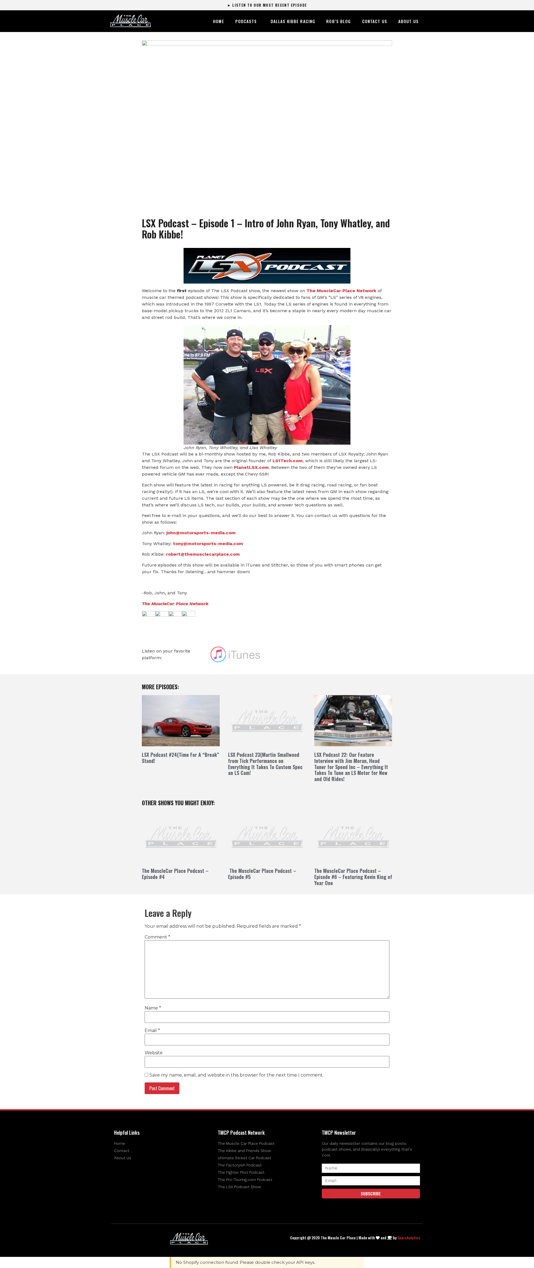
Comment (157, 937)
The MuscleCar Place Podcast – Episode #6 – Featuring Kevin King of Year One (353, 876)
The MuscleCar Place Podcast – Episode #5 (262, 873)
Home (218, 21)
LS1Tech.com (288, 460)
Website (154, 1053)
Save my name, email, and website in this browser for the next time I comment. (236, 1075)
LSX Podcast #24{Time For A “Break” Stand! (180, 757)
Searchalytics (408, 1237)
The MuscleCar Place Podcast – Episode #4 (175, 873)
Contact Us (374, 21)
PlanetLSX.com (251, 467)
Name (153, 1008)
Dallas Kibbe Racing (293, 21)
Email (152, 1030)
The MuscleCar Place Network (175, 603)
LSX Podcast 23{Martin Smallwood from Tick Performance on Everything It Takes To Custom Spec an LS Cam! (265, 763)
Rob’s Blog (338, 21)
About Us (408, 21)
